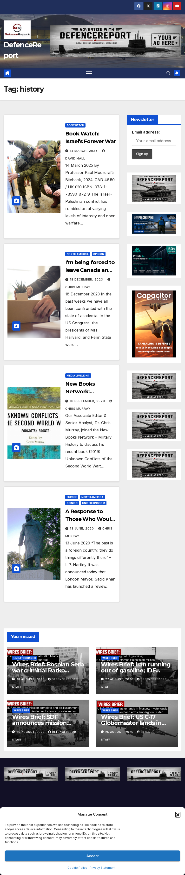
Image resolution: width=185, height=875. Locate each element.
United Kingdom (93, 503)
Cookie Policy (77, 867)
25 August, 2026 (119, 732)
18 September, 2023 (88, 401)
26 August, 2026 (31, 732)
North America (78, 254)
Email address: (146, 132)
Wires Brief (110, 658)
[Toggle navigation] (89, 73)
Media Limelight (78, 375)
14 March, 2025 (84, 151)
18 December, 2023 (87, 279)
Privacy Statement (102, 867)
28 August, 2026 (31, 679)
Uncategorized (24, 658)
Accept (92, 856)
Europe (72, 497)
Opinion (98, 254)
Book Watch (75, 125)
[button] (177, 814)
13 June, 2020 (82, 528)
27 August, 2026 (119, 679)
